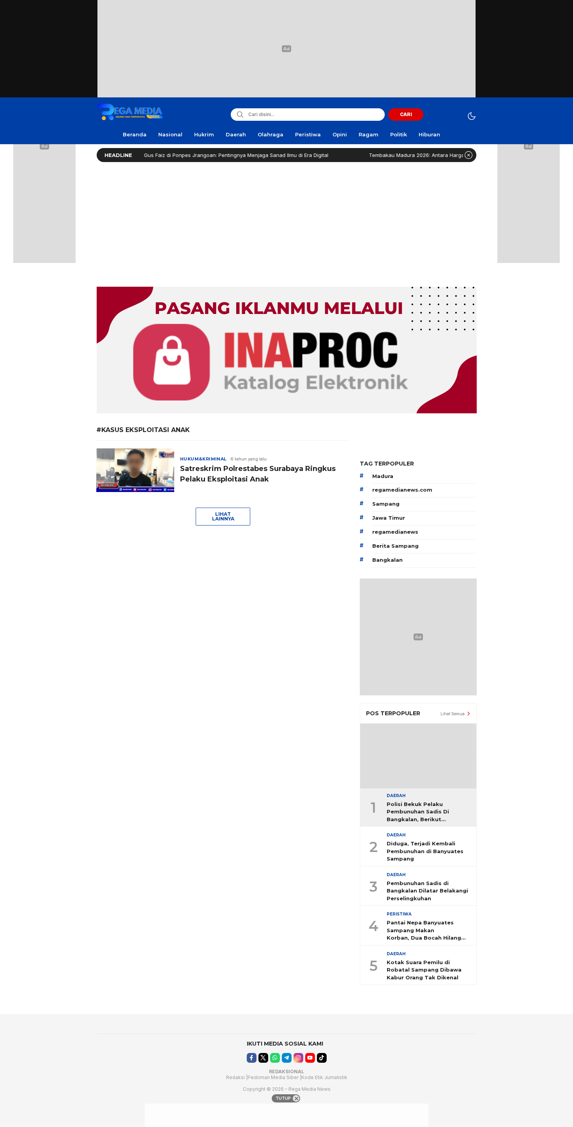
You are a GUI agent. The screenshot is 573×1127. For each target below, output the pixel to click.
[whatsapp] (275, 1058)
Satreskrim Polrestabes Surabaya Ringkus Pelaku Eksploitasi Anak (258, 473)
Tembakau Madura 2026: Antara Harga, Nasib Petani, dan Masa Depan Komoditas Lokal (456, 155)
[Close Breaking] (468, 155)
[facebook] (251, 1058)
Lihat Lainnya (223, 516)
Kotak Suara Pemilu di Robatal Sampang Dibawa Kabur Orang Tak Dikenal (424, 970)
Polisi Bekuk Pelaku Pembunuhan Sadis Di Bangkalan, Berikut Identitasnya (418, 812)
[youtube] (310, 1058)
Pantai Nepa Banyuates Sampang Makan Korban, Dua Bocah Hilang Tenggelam (424, 930)
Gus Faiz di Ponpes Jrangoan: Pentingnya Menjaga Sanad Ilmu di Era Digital (217, 155)
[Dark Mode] (471, 116)
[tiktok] (322, 1058)
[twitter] (263, 1058)
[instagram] (298, 1058)
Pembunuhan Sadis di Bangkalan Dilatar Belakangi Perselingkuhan (427, 890)
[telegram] (287, 1058)
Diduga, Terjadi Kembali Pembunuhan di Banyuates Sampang (425, 851)
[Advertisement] (286, 222)
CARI (406, 114)
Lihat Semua (452, 713)
